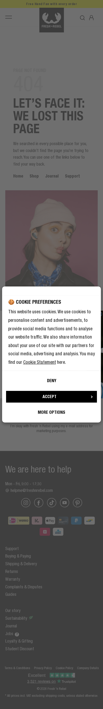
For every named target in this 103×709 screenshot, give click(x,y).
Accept (50, 396)
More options (51, 412)
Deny (51, 380)
